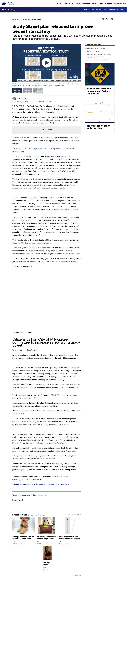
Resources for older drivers (95, 57)
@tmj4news (15, 9)
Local (68, 3)
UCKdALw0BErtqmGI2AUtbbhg (12, 9)
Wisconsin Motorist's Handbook (96, 48)
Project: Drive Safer (32, 19)
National (76, 3)
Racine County (113, 10)
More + (122, 10)
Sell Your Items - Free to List (36, 515)
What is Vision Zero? (93, 51)
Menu (59, 3)
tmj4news (6, 9)
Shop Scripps (106, 3)
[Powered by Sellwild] (78, 575)
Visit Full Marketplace (74, 514)
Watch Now (119, 3)
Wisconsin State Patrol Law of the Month (99, 54)
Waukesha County (101, 10)
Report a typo (17, 500)
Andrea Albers (24, 99)
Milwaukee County (88, 10)
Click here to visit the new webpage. (64, 261)
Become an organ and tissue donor (97, 60)
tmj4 (3, 9)
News (15, 19)
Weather (86, 3)
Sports (95, 3)
